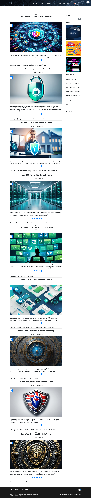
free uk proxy (30, 429)
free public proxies (13, 276)
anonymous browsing (23, 118)
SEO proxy (15, 119)
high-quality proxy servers (52, 64)
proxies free (26, 276)
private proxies (46, 118)
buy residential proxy (31, 170)
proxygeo (48, 327)
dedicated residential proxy (40, 170)
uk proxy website (13, 430)
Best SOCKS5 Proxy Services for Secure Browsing (36, 331)
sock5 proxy (36, 378)
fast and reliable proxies (32, 118)
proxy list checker (46, 222)
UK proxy (44, 429)
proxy (32, 378)
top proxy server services (33, 65)
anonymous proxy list (23, 222)
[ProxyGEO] (11, 3)
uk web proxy (19, 430)
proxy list (44, 327)
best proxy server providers (34, 64)
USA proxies (33, 481)
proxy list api (40, 222)
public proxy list (22, 223)
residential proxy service (33, 171)
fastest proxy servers (43, 64)
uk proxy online (53, 429)
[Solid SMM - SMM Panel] (73, 48)
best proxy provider (22, 378)
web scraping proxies (21, 119)
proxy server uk (35, 429)
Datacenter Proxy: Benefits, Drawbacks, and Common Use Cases (72, 83)
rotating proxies (28, 481)
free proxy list (29, 222)
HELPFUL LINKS (51, 3)
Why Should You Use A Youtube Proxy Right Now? (73, 92)
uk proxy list (48, 429)
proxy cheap (40, 327)
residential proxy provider (24, 171)
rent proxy (52, 327)
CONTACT (69, 3)
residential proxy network (14, 171)
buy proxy (21, 327)
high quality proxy (30, 327)
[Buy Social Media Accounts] (73, 64)
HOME (32, 3)
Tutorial (67, 109)
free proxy (25, 327)
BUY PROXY (16, 489)
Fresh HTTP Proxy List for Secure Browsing (36, 175)
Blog (36, 14)
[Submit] (79, 19)
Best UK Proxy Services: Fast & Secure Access (36, 382)
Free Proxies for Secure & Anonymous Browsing (36, 227)
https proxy (36, 327)
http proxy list (35, 222)
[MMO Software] (73, 32)
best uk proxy (25, 429)
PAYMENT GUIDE (61, 3)
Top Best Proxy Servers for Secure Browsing (36, 16)
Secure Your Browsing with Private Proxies (36, 434)
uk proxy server (59, 429)
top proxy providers (24, 65)
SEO (67, 106)
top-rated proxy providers (42, 65)
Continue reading (36, 113)
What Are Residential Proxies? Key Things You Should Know (72, 88)
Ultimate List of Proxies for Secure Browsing (36, 280)
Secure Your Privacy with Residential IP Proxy (36, 123)
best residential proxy (23, 170)
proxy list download (52, 222)
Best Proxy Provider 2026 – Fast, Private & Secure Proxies (73, 96)
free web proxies (20, 276)
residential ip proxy (56, 170)
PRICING (42, 3)
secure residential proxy (42, 171)
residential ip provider (49, 170)
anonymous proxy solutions (24, 64)
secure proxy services (17, 65)
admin (51, 10)
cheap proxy (29, 378)
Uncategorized (16, 429)
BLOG (36, 3)
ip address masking (40, 118)
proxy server (52, 118)
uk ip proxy (40, 429)
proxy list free (30, 276)
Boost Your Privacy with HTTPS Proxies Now (36, 69)
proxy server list (16, 223)
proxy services (56, 118)
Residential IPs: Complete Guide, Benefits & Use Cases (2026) (73, 78)
